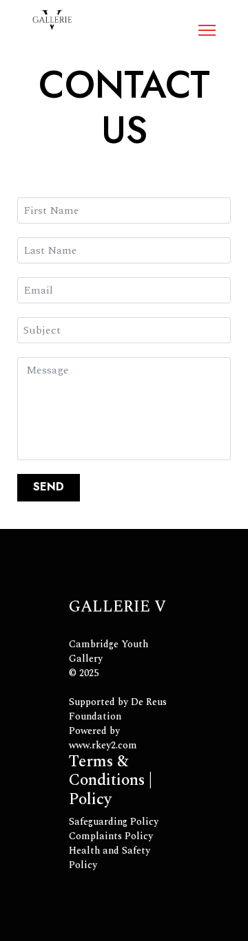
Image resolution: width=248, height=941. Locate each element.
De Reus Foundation (118, 709)
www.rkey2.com (103, 745)
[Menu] (207, 30)
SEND (48, 487)
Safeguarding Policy (113, 821)
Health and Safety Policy (109, 857)
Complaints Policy (111, 836)
